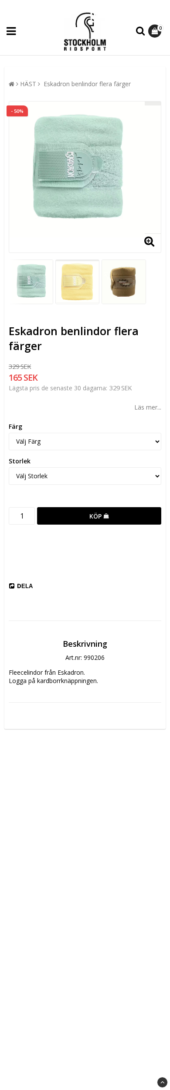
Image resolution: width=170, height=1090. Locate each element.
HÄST (28, 84)
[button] (155, 31)
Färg (15, 426)
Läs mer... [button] (147, 407)
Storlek (20, 461)
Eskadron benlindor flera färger (86, 84)
